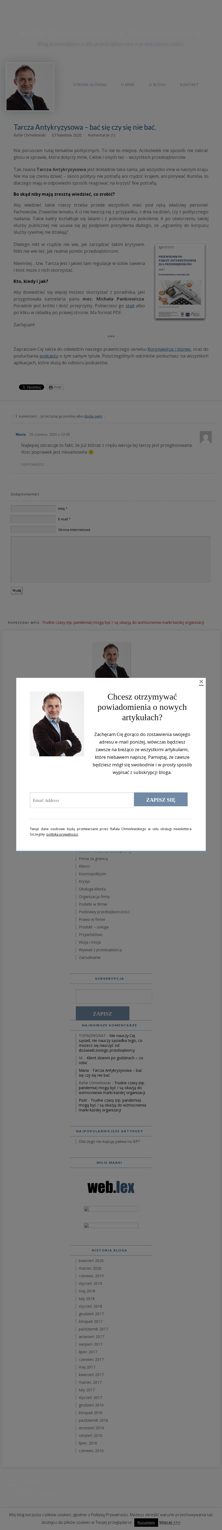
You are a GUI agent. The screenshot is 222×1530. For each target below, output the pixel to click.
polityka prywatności (62, 834)
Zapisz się (160, 800)
